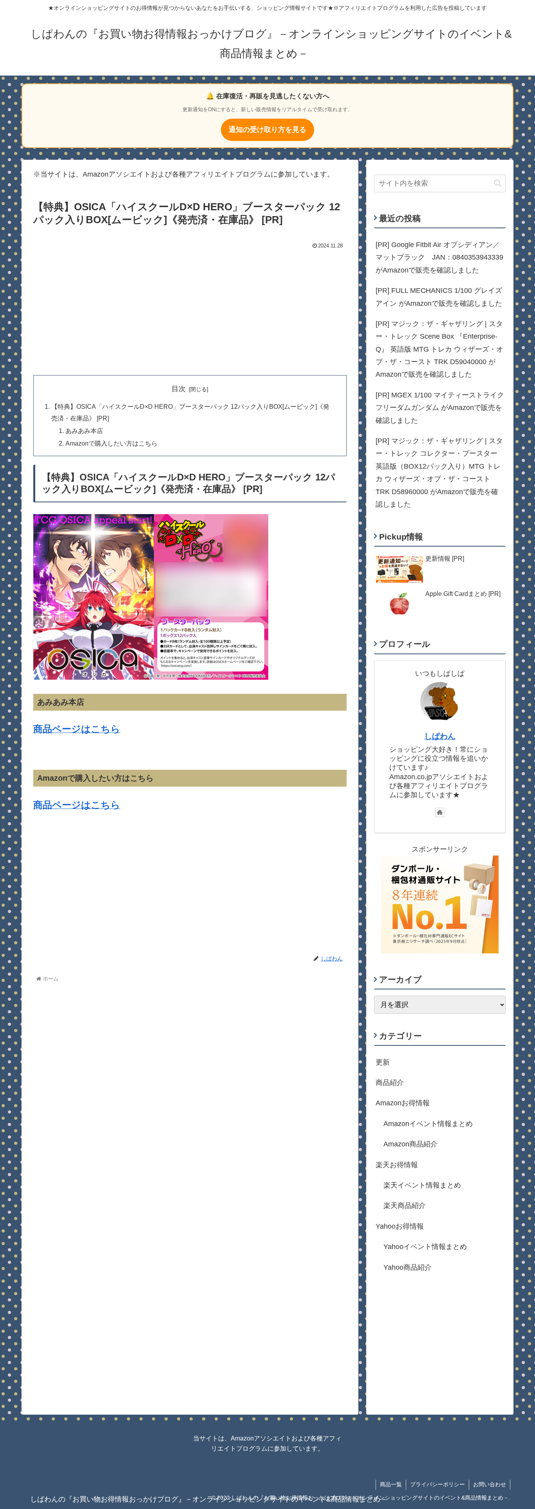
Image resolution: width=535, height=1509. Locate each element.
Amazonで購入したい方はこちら (111, 443)
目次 (179, 389)
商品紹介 (390, 1083)
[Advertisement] (190, 310)
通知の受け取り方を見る (267, 130)
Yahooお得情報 (400, 1226)
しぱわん (439, 736)
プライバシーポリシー (437, 1484)
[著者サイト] (440, 812)
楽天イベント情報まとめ (422, 1185)
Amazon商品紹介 (410, 1144)
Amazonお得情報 (403, 1103)
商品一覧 (391, 1484)
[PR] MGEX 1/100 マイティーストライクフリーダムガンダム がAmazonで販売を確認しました (440, 407)
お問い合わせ (489, 1484)
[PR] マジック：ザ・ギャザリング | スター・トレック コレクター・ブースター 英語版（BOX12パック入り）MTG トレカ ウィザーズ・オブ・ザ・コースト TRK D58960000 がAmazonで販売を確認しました (439, 472)
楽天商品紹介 (404, 1205)
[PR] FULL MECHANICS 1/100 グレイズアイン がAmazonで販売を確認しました (439, 297)
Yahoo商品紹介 (407, 1267)
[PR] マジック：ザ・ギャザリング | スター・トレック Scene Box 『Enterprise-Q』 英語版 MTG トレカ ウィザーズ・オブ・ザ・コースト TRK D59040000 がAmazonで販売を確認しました (439, 349)
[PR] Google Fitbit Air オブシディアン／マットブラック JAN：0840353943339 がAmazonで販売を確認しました (439, 257)
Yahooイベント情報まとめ (425, 1247)
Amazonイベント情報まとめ (428, 1124)
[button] (497, 183)
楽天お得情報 (397, 1164)
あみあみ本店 (84, 430)
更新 (383, 1062)
